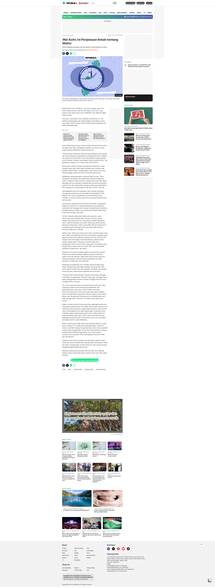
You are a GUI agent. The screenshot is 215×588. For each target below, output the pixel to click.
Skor (88, 548)
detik (85, 111)
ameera (65, 12)
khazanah (92, 12)
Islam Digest (90, 550)
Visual (76, 557)
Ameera (64, 548)
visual (139, 12)
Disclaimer (65, 570)
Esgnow (64, 557)
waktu (80, 119)
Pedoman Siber (91, 568)
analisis (112, 12)
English (89, 557)
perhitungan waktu (101, 369)
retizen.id (149, 3)
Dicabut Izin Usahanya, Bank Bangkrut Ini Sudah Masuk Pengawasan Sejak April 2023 (69, 137)
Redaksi (76, 568)
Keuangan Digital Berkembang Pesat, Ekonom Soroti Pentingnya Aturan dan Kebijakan (83, 137)
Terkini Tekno (128, 105)
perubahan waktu (89, 369)
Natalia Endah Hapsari (92, 50)
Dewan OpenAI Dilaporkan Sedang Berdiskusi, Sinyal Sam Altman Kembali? (99, 136)
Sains (64, 16)
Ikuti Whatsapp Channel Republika (86, 360)
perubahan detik (78, 369)
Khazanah (64, 550)
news (105, 12)
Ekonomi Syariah (76, 12)
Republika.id (140, 3)
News (63, 553)
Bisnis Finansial (122, 12)
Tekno (68, 35)
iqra (100, 12)
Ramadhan (77, 560)
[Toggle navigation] (64, 3)
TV (144, 12)
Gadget (70, 16)
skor (85, 12)
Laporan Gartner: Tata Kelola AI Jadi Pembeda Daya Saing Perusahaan (139, 65)
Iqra (75, 550)
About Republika (66, 568)
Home (63, 35)
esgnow (132, 12)
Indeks (149, 12)
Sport (88, 553)
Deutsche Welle (130, 3)
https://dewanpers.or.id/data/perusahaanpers (75, 579)
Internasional (65, 555)
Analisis (76, 553)
